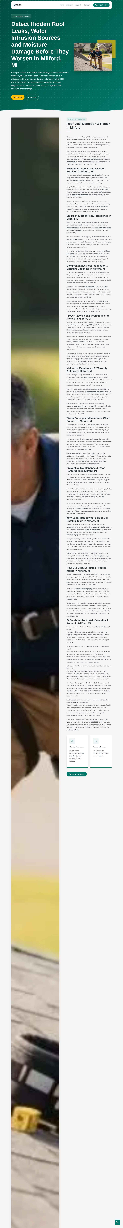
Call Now (19, 97)
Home (62, 5)
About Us (78, 5)
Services (69, 5)
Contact (87, 5)
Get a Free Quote (78, 774)
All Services (32, 97)
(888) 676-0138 (102, 5)
